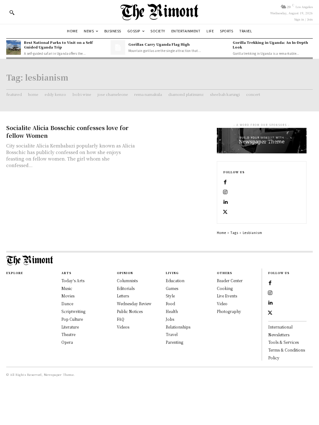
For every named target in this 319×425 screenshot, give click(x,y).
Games (172, 288)
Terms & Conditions (286, 350)
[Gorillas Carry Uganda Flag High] (118, 47)
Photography (229, 311)
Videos (123, 326)
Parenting (174, 342)
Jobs (170, 319)
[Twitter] (225, 212)
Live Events (227, 295)
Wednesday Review (134, 303)
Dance (67, 303)
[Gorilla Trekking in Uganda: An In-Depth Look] (222, 47)
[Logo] (159, 12)
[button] (11, 12)
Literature (70, 326)
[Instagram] (225, 192)
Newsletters (278, 334)
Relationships (178, 326)
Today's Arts (72, 280)
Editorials (126, 288)
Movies (67, 295)
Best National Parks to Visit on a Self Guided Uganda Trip (58, 44)
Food (170, 303)
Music (66, 288)
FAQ (120, 319)
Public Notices (130, 311)
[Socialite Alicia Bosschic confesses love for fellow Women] (175, 142)
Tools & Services (283, 342)
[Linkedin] (225, 202)
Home (221, 232)
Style (170, 295)
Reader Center (230, 280)
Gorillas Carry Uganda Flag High (159, 44)
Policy (273, 357)
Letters (123, 295)
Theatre (68, 334)
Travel (172, 334)
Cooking (225, 288)
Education (175, 280)
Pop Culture (72, 319)
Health (172, 311)
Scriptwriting (73, 311)
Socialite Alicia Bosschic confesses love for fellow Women (67, 131)
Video (222, 303)
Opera (67, 342)
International (280, 326)
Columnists (127, 280)
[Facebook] (225, 182)
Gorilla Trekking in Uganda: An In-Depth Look (270, 44)
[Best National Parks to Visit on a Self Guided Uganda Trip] (13, 47)
